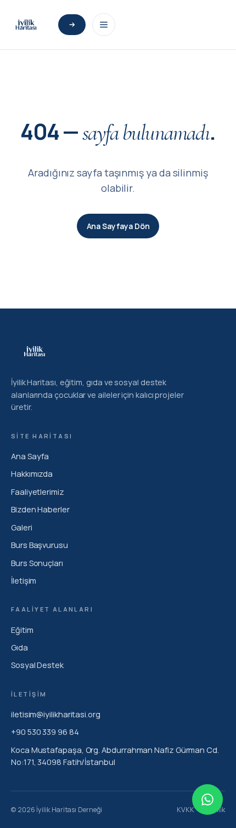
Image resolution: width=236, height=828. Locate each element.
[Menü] (103, 24)
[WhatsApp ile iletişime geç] (207, 799)
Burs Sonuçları (37, 563)
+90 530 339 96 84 (45, 732)
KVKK (185, 809)
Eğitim (22, 630)
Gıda (19, 647)
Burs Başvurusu (39, 545)
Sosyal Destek (37, 665)
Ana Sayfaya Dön (118, 226)
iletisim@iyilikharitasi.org (55, 714)
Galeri (21, 527)
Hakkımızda (32, 474)
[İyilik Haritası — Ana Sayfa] (26, 24)
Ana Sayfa (30, 456)
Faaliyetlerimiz (37, 492)
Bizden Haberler (40, 509)
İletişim (23, 580)
